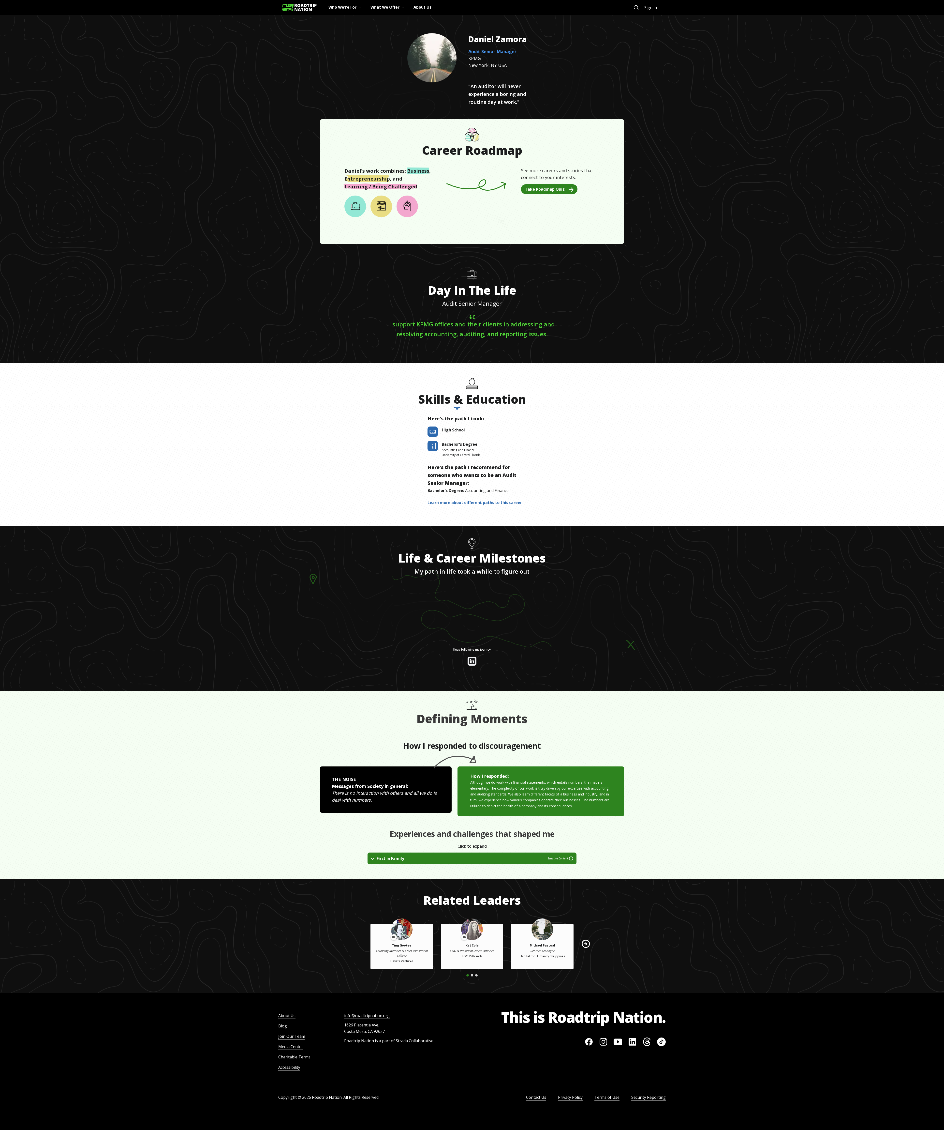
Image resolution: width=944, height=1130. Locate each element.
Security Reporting (648, 1097)
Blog (282, 1026)
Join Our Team (291, 1036)
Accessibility (289, 1067)
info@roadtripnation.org (367, 1015)
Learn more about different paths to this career (475, 502)
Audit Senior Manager (492, 51)
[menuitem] (636, 8)
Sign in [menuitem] (650, 7)
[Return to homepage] (299, 7)
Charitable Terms (294, 1057)
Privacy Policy (570, 1097)
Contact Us (536, 1097)
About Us (286, 1015)
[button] (586, 944)
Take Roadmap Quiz (545, 189)
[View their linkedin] (472, 661)
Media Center (290, 1046)
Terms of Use (607, 1097)
